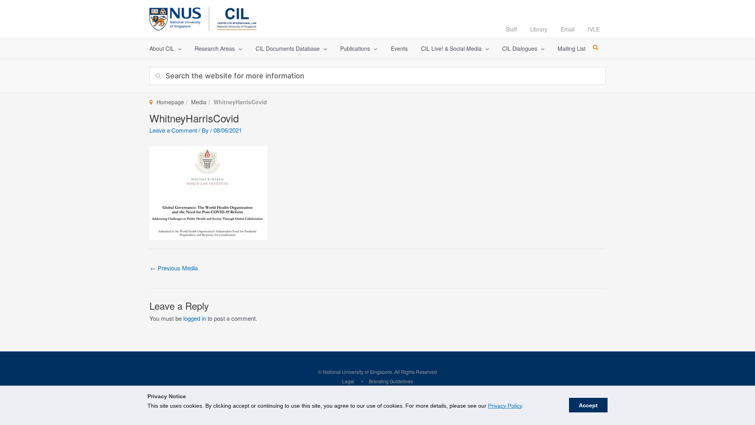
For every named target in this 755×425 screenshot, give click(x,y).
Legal (348, 381)
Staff (511, 29)
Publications (355, 48)
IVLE (594, 29)
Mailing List (572, 48)
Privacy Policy (505, 406)
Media (198, 102)
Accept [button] (588, 405)
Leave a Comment (173, 130)
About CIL (161, 48)
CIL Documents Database (288, 48)
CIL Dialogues (519, 48)
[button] (177, 48)
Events (399, 48)
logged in (194, 318)
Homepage (170, 102)
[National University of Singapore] (175, 18)
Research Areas (215, 48)
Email (568, 29)
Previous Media (174, 268)
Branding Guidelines (391, 381)
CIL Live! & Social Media (451, 48)
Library (538, 29)
